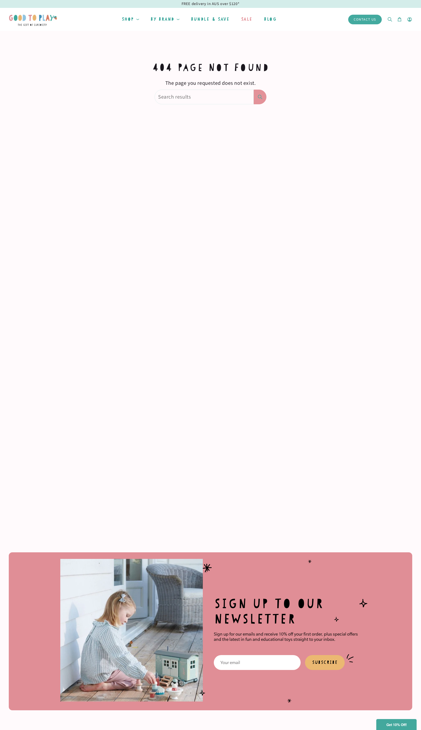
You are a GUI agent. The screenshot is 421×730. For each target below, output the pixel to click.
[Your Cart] (399, 19)
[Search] (260, 97)
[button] (130, 19)
